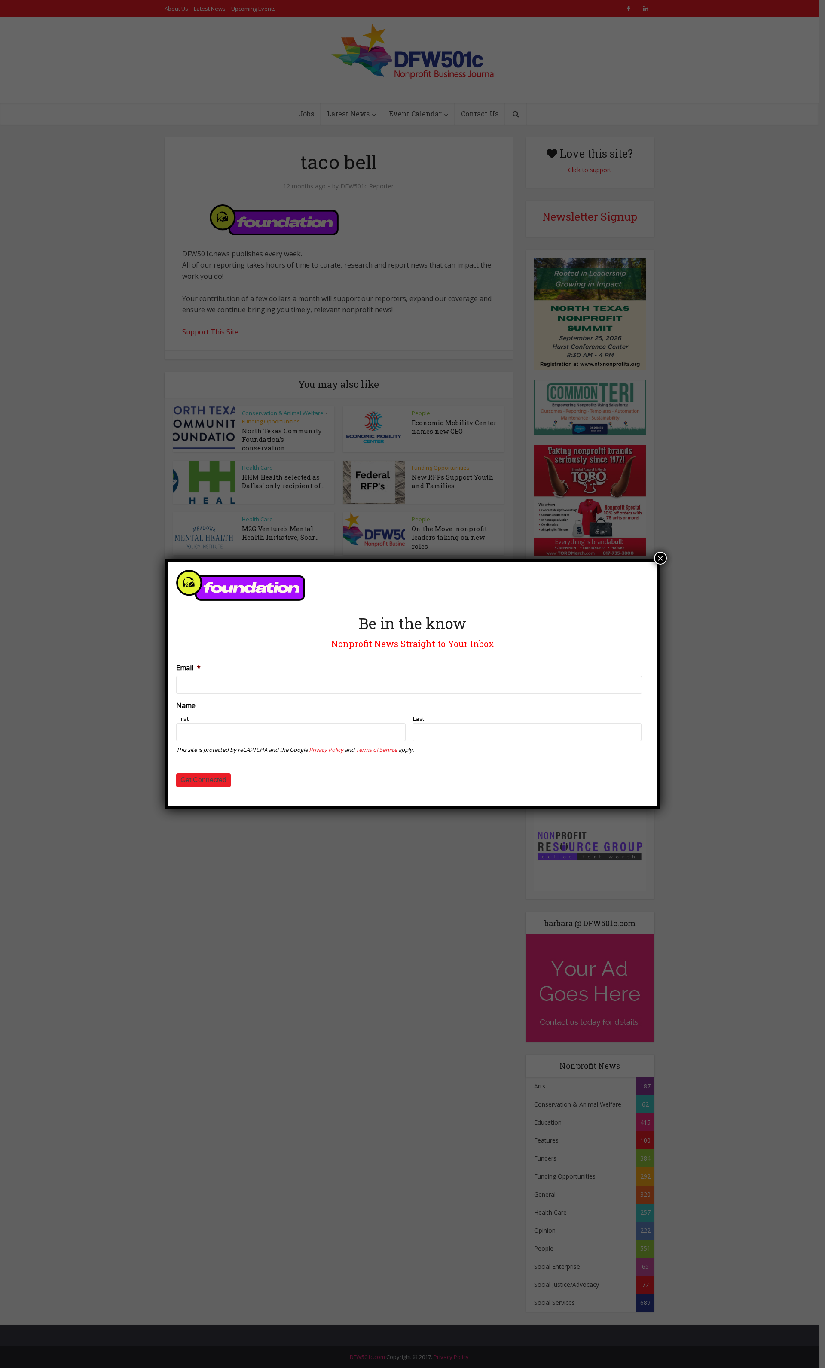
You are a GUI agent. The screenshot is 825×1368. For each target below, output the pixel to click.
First (183, 719)
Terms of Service (376, 750)
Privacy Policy (326, 750)
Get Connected (203, 780)
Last (419, 719)
